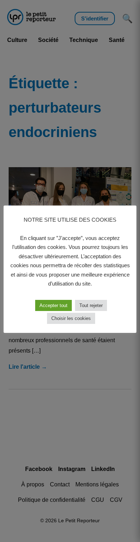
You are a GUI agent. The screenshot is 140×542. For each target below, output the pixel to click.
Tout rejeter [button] (91, 305)
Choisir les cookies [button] (71, 318)
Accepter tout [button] (53, 305)
